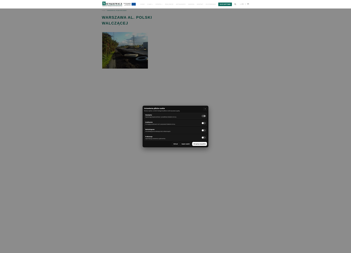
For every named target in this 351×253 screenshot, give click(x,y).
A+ (242, 4)
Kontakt (200, 4)
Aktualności (181, 4)
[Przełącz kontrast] (247, 4)
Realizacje (169, 4)
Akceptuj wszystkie (199, 144)
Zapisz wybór (186, 144)
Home (142, 4)
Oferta (158, 4)
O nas (149, 4)
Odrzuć (175, 144)
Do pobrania (211, 4)
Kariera (191, 4)
